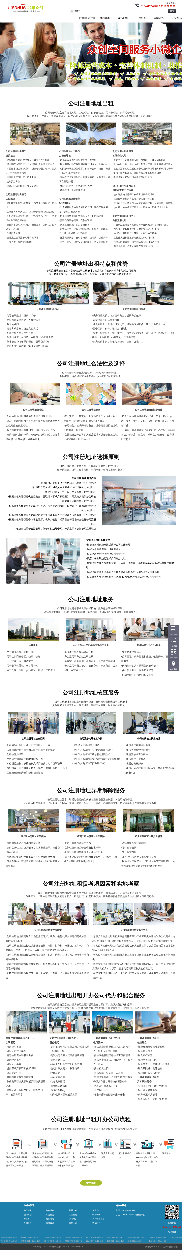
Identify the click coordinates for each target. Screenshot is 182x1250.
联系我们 (96, 1223)
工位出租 (141, 17)
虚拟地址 (123, 17)
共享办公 (28, 1219)
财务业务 (50, 1210)
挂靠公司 (73, 1223)
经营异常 (50, 1223)
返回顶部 (173, 669)
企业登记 (73, 1219)
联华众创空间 (87, 17)
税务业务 (50, 1215)
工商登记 (73, 1215)
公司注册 (28, 1210)
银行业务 (50, 1219)
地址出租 (105, 17)
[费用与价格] (91, 1184)
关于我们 (96, 1210)
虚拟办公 (28, 1215)
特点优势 (96, 1215)
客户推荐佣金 (98, 1219)
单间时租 (159, 17)
